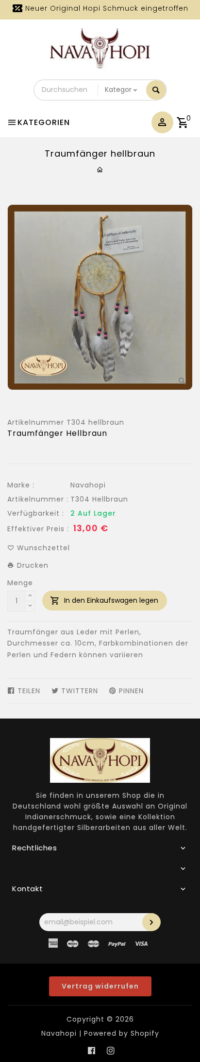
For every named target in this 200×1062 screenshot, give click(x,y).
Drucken (32, 565)
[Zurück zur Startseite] (100, 170)
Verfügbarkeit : (35, 513)
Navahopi (88, 485)
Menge (20, 583)
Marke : (20, 485)
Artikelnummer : (37, 499)
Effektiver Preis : (38, 529)
